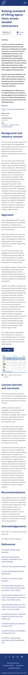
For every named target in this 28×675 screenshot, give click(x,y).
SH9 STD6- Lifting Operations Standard (14, 566)
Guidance (11, 125)
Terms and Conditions (8, 665)
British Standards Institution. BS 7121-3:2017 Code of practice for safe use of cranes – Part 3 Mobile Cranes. (13, 597)
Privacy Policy (19, 665)
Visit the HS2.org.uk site (13, 663)
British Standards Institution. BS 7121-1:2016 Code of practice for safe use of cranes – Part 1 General (13, 588)
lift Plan (17, 125)
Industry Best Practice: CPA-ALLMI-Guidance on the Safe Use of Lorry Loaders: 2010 (13, 616)
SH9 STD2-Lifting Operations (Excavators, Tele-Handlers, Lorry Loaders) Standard (11, 559)
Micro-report (5, 115)
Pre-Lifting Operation (7, 126)
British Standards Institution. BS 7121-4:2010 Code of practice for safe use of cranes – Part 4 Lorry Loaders (13, 607)
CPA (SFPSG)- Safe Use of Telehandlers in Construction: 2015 (13, 632)
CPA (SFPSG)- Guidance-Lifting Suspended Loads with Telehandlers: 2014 (12, 640)
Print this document (20, 33)
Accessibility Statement (14, 668)
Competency (5, 125)
